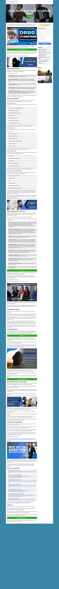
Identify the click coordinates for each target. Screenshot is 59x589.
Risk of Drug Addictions (42, 51)
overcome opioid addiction (11, 333)
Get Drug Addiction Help (22, 379)
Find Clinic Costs (22, 335)
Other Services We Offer (42, 61)
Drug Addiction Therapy (42, 54)
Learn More (22, 270)
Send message (44, 43)
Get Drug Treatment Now (22, 517)
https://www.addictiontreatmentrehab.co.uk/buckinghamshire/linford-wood (21, 499)
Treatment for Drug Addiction (43, 59)
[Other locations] (49, 2)
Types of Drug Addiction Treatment (44, 52)
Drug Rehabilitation (41, 55)
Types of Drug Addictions (42, 49)
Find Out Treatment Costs (22, 49)
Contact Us (40, 63)
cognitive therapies (25, 256)
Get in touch (29, 16)
